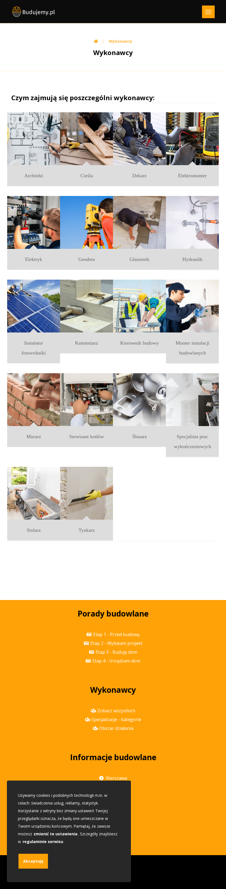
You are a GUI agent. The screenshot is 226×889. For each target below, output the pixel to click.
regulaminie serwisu (43, 841)
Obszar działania (116, 728)
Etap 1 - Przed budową (116, 634)
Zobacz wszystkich (116, 711)
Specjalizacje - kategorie (116, 719)
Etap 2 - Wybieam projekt (116, 643)
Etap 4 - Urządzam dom (116, 661)
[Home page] (96, 41)
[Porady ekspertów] (33, 12)
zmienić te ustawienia (55, 833)
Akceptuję (33, 861)
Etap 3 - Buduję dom (116, 652)
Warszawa (116, 778)
